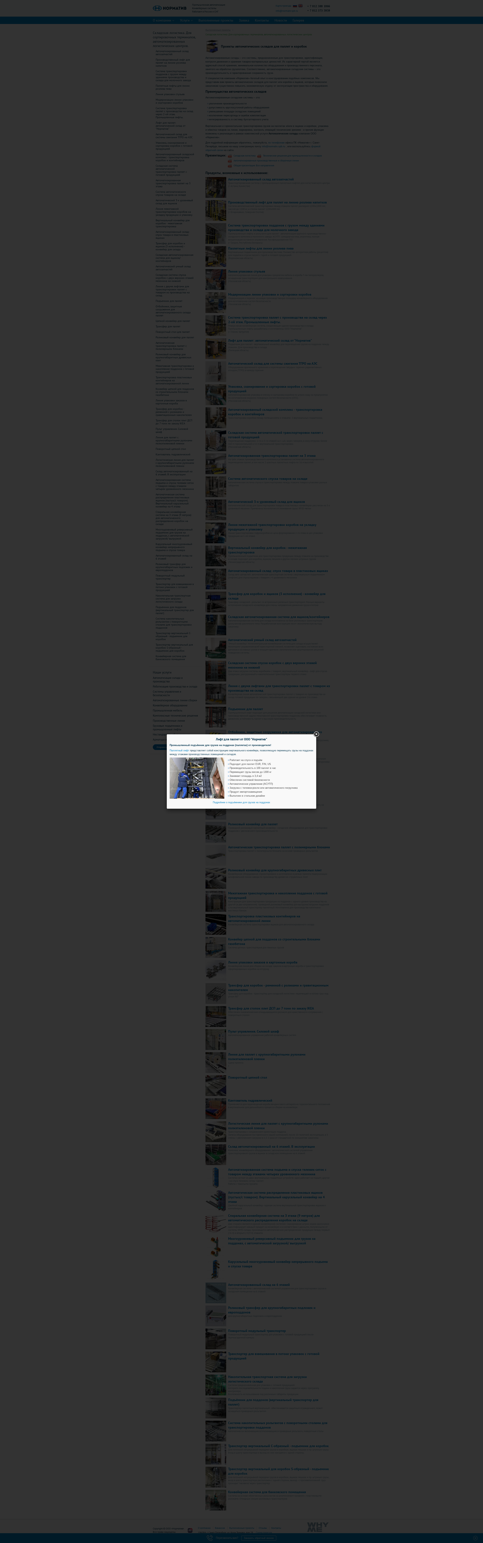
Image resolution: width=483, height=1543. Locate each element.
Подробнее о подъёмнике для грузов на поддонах (241, 802)
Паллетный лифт (179, 750)
